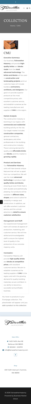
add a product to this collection (14, 305)
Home (12, 26)
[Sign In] (27, 8)
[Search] (29, 8)
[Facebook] (15, 2)
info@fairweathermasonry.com (16, 350)
